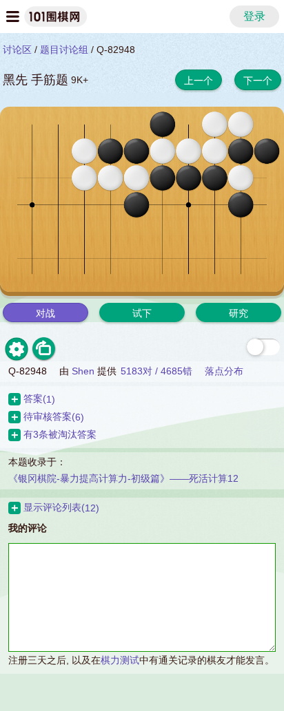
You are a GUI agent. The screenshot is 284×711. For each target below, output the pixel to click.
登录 (254, 16)
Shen (83, 370)
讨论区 (17, 49)
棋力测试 (120, 660)
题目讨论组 (64, 49)
